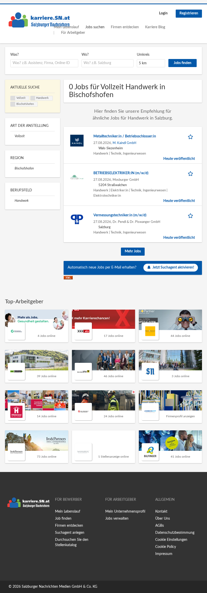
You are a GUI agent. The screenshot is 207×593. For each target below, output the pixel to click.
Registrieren (188, 13)
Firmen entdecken (125, 27)
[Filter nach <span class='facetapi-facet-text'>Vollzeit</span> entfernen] (13, 98)
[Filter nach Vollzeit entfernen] (12, 136)
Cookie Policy (165, 547)
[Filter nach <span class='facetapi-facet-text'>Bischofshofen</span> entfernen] (13, 104)
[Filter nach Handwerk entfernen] (12, 200)
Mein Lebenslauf (67, 511)
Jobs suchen (95, 27)
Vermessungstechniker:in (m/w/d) (119, 215)
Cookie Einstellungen (171, 540)
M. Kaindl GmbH (124, 142)
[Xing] (17, 520)
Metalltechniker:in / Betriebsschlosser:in (124, 136)
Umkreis (143, 54)
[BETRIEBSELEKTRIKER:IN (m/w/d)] (77, 177)
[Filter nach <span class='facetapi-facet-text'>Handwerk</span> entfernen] (33, 98)
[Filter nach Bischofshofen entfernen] (12, 168)
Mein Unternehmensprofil (125, 511)
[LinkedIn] (24, 520)
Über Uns (162, 518)
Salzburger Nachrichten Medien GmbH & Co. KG (59, 586)
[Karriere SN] (39, 19)
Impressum (163, 554)
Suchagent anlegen (69, 533)
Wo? (85, 54)
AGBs (159, 525)
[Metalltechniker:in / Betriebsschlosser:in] (77, 140)
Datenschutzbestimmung (174, 533)
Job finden (63, 518)
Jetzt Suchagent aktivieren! (173, 267)
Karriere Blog (155, 27)
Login (163, 13)
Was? (14, 54)
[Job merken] (191, 136)
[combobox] (44, 63)
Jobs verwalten (116, 518)
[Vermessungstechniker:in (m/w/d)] (77, 219)
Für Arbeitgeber (73, 33)
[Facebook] (8, 520)
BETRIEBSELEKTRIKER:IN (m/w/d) (120, 173)
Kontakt (161, 511)
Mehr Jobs (133, 251)
